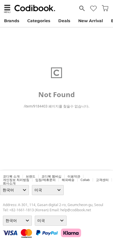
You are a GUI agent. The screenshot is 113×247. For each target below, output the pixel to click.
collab (85, 180)
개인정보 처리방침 (16, 180)
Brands (11, 20)
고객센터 (102, 180)
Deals (64, 20)
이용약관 (74, 176)
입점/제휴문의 (45, 180)
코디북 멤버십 (51, 176)
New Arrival (90, 20)
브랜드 (30, 176)
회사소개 (9, 183)
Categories (38, 20)
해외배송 (68, 180)
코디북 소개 (11, 176)
